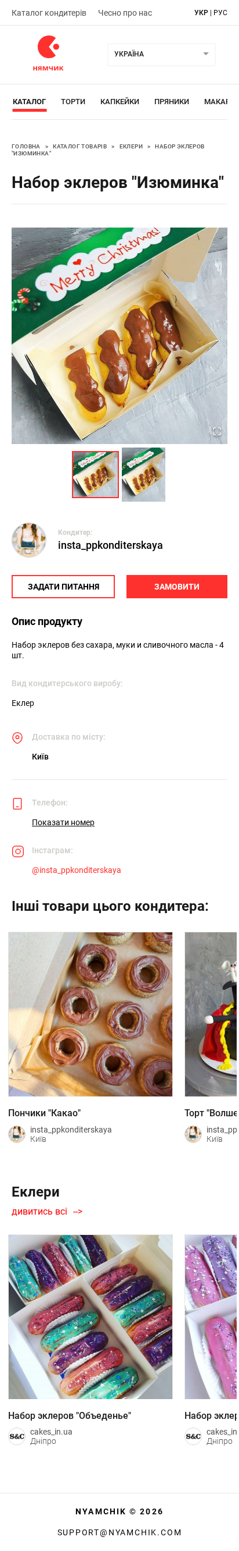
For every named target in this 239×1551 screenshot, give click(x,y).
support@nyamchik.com (119, 1532)
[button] (119, 336)
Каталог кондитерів (49, 12)
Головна (26, 146)
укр (201, 13)
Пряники (171, 101)
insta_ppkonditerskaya (110, 545)
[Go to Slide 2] (143, 474)
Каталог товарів (80, 146)
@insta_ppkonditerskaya (76, 870)
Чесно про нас (125, 12)
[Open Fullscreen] (217, 432)
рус (220, 13)
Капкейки (119, 101)
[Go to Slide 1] (95, 474)
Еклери (131, 146)
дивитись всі (39, 1211)
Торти (73, 101)
